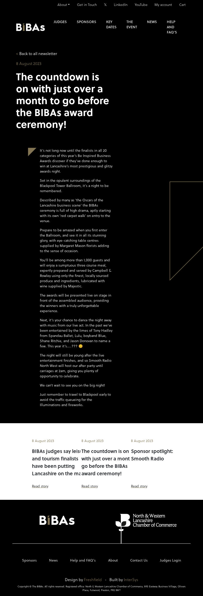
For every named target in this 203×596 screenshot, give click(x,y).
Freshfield (93, 579)
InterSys (131, 579)
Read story (40, 486)
